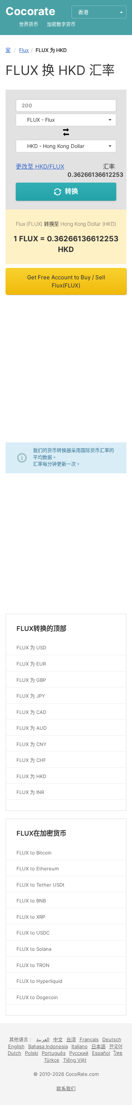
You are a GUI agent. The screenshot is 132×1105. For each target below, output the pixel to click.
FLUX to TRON (33, 965)
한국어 (115, 1046)
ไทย (118, 1053)
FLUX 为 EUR (31, 664)
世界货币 (28, 24)
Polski (31, 1053)
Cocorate (30, 11)
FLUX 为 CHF (31, 760)
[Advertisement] (66, 368)
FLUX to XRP (30, 917)
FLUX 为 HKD (31, 776)
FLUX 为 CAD (31, 712)
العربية (43, 1039)
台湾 (71, 1039)
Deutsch (111, 1039)
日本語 (98, 1046)
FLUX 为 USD (31, 647)
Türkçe (51, 1060)
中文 (58, 1039)
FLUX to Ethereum (37, 868)
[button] (66, 120)
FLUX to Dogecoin (37, 997)
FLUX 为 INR (30, 792)
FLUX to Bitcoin (34, 853)
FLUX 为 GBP (31, 680)
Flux (24, 50)
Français (89, 1039)
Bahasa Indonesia (48, 1046)
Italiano (80, 1046)
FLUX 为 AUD (31, 728)
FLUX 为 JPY (30, 696)
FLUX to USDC (33, 933)
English (16, 1046)
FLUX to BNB (31, 901)
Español (101, 1053)
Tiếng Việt (75, 1060)
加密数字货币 (61, 24)
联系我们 (66, 1088)
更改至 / (40, 166)
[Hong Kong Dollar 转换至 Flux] (66, 134)
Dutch (14, 1053)
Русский (78, 1053)
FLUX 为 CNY (31, 744)
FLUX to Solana (33, 949)
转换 (71, 191)
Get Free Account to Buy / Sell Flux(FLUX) (66, 281)
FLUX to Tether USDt (40, 885)
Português (54, 1053)
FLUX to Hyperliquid (39, 981)
